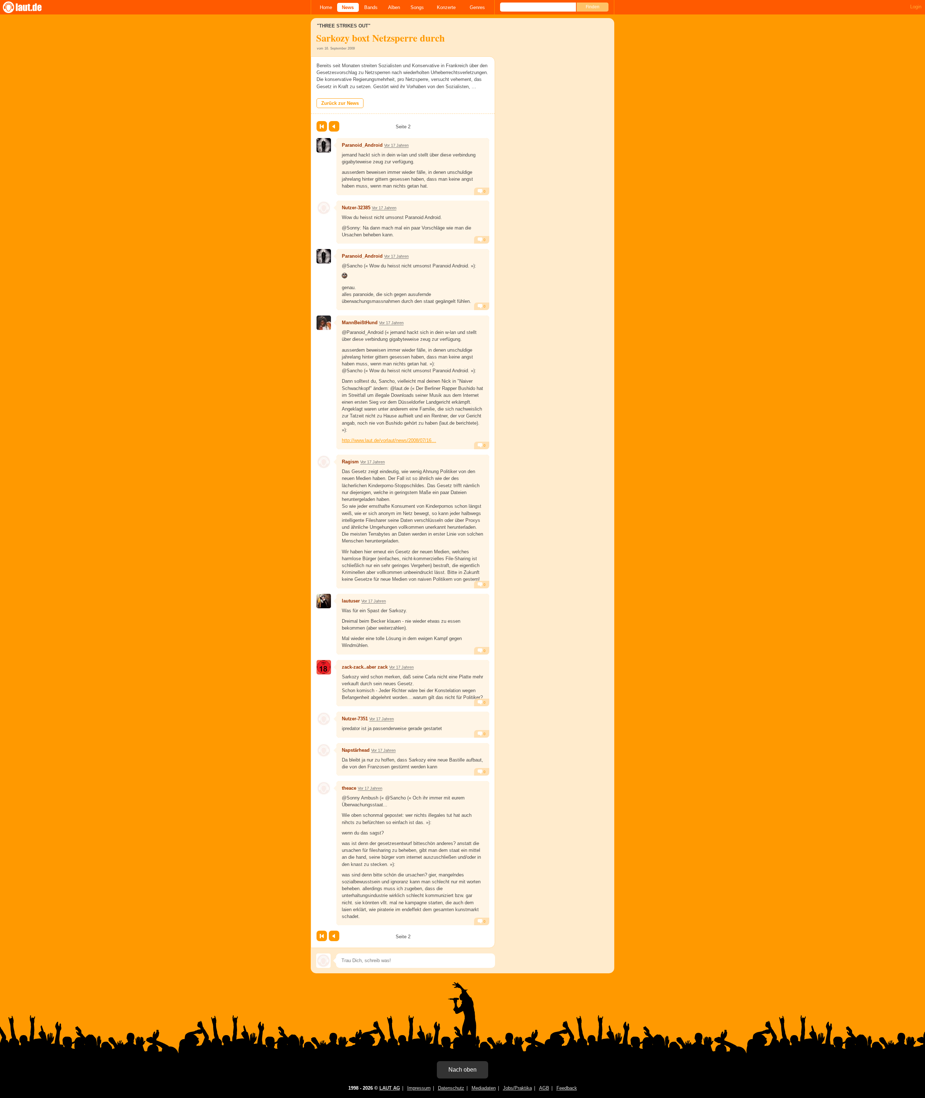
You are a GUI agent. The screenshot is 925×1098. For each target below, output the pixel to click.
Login (915, 6)
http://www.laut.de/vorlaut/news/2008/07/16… (389, 440)
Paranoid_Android (362, 145)
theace (349, 788)
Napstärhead (356, 750)
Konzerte (446, 7)
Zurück (334, 126)
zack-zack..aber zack (365, 667)
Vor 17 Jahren (396, 145)
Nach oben (462, 1070)
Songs (417, 7)
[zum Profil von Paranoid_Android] (324, 145)
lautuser (351, 601)
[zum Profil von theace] (324, 788)
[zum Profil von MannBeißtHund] (324, 323)
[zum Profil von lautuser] (324, 601)
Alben (394, 7)
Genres (477, 7)
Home (326, 7)
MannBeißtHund (360, 322)
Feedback (566, 1088)
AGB (544, 1088)
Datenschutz (451, 1088)
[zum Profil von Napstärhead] (324, 750)
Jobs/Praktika (517, 1088)
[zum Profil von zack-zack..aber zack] (324, 667)
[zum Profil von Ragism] (324, 462)
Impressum (419, 1088)
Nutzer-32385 (356, 207)
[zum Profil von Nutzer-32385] (324, 208)
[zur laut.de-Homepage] (29, 7)
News (348, 7)
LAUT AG (389, 1088)
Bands (371, 7)
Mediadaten (484, 1088)
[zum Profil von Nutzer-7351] (324, 719)
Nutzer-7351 (355, 718)
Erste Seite (322, 126)
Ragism (350, 461)
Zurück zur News (340, 103)
